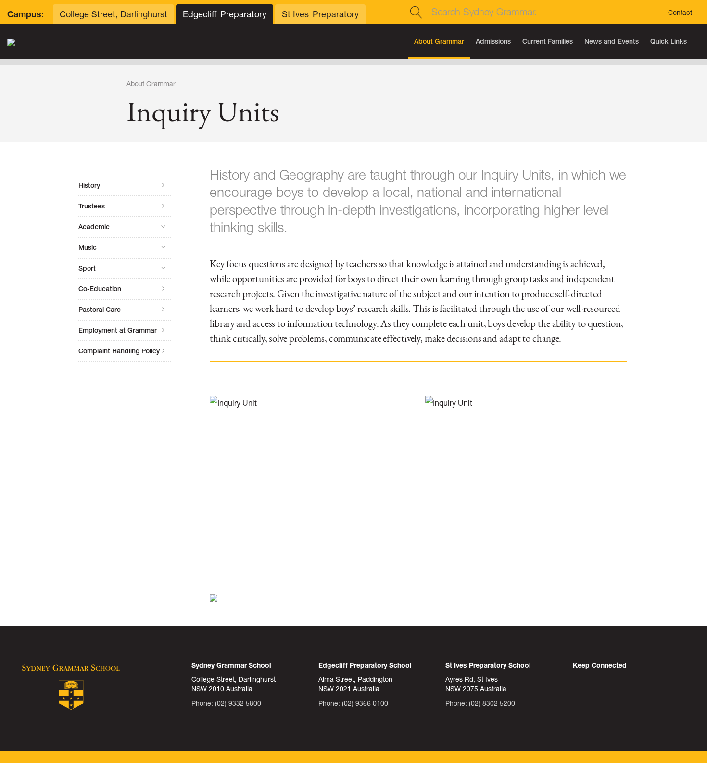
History (89, 185)
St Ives (320, 14)
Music (87, 247)
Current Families (547, 41)
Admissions (493, 41)
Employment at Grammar (117, 330)
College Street (113, 14)
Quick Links (668, 41)
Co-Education (99, 289)
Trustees (91, 206)
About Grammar (439, 41)
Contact (680, 12)
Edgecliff (224, 14)
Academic (94, 226)
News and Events (611, 41)
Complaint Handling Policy (119, 351)
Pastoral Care (99, 309)
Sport (87, 268)
